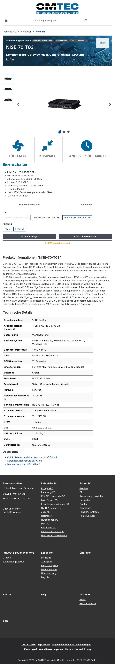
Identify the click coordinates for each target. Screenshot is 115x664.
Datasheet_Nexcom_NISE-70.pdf (24, 460)
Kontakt (7, 594)
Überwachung (48, 573)
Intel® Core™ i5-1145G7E (46, 217)
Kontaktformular (11, 512)
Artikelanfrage (29, 236)
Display (83, 504)
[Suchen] (85, 20)
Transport (46, 561)
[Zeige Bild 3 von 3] (68, 132)
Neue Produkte (88, 603)
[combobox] (57, 20)
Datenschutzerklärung (78, 649)
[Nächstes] (110, 104)
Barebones (85, 508)
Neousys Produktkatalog (54, 535)
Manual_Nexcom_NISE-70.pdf (23, 464)
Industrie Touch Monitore (18, 552)
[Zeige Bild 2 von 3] (64, 132)
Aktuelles (85, 594)
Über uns (85, 552)
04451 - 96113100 (14, 493)
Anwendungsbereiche (91, 496)
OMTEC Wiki (28, 644)
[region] (57, 104)
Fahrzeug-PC (48, 492)
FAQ (43, 594)
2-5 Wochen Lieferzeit (57, 243)
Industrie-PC (49, 483)
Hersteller (46, 515)
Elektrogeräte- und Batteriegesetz (43, 649)
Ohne (7, 229)
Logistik (45, 577)
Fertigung (46, 557)
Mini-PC (45, 523)
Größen (84, 488)
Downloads (86, 204)
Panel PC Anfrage (89, 511)
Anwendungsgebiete (13, 561)
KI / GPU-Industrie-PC (53, 496)
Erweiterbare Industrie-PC (55, 504)
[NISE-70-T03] (64, 104)
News (83, 599)
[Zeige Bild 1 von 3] (60, 132)
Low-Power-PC (49, 500)
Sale (5, 620)
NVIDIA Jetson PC (51, 508)
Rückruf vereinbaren (85, 236)
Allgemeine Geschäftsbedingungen (71, 644)
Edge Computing (49, 565)
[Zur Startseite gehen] (57, 8)
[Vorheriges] (18, 104)
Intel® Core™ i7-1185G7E (77, 217)
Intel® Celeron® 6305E (18, 218)
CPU (82, 492)
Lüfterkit (19, 229)
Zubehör (45, 511)
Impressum (44, 644)
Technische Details (29, 204)
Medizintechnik (49, 569)
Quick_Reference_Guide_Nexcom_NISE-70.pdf (32, 457)
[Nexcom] (102, 42)
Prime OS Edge (88, 515)
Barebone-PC (48, 527)
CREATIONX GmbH (86, 660)
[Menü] (6, 20)
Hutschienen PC (49, 519)
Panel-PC (85, 483)
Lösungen (47, 552)
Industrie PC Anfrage (52, 531)
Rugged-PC (47, 488)
